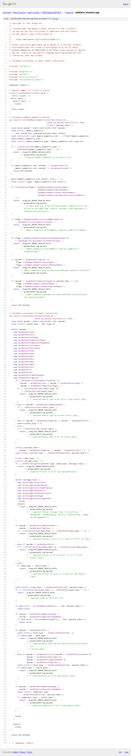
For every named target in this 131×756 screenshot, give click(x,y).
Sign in (125, 4)
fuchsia (7, 12)
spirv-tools (34, 12)
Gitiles (15, 752)
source (69, 12)
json (126, 752)
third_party (19, 12)
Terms (29, 752)
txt (120, 752)
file (55, 19)
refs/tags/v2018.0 (51, 12)
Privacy (22, 752)
